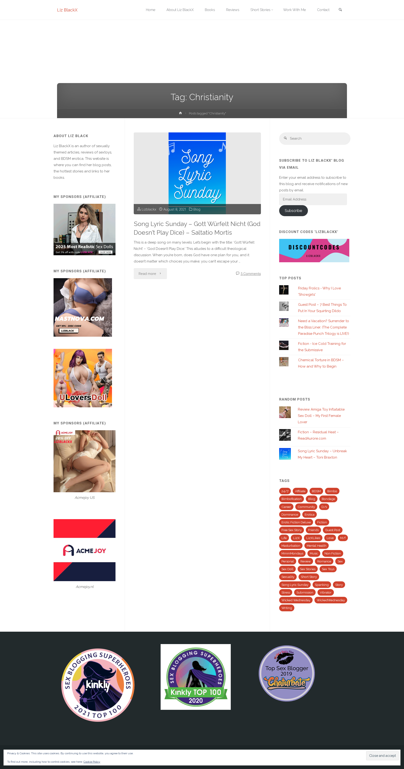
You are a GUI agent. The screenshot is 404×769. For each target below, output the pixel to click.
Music (314, 553)
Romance (324, 561)
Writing (286, 608)
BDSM (316, 491)
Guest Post (332, 530)
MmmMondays (292, 553)
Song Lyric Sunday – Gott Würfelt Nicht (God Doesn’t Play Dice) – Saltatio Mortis (197, 228)
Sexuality (287, 577)
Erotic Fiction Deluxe (296, 522)
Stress (285, 592)
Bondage (328, 499)
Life (284, 538)
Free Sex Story (291, 530)
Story (339, 585)
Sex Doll (287, 569)
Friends (313, 530)
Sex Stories (307, 569)
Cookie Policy (91, 761)
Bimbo (332, 491)
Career (286, 507)
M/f (343, 538)
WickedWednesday (331, 600)
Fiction (322, 522)
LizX (296, 538)
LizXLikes (313, 538)
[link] (340, 10)
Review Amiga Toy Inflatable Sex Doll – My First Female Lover (321, 415)
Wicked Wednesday (295, 600)
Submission (304, 592)
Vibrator (326, 592)
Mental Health (316, 545)
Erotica (309, 514)
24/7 (285, 491)
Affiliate (300, 491)
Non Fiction (333, 553)
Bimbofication (291, 499)
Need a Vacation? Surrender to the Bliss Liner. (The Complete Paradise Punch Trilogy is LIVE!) (323, 327)
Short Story (309, 577)
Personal (287, 561)
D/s (324, 507)
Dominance (289, 514)
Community (306, 507)
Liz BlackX (67, 9)
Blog (196, 209)
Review (305, 561)
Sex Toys (328, 569)
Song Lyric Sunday (294, 585)
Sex (340, 561)
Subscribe (293, 210)
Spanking (322, 585)
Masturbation (290, 545)
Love (330, 538)
